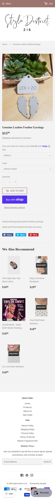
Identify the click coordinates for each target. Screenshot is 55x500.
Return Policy (28, 425)
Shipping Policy (27, 429)
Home (4, 44)
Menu (8, 3)
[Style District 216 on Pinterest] (26, 476)
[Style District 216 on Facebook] (21, 476)
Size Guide (27, 415)
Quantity (6, 177)
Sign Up (47, 462)
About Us (27, 411)
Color (4, 163)
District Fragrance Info (27, 441)
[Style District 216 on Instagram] (31, 476)
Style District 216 (20, 483)
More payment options (14, 207)
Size (4, 150)
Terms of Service (27, 437)
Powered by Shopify (38, 483)
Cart (50, 3)
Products (27, 407)
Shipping (6, 138)
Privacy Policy (27, 433)
